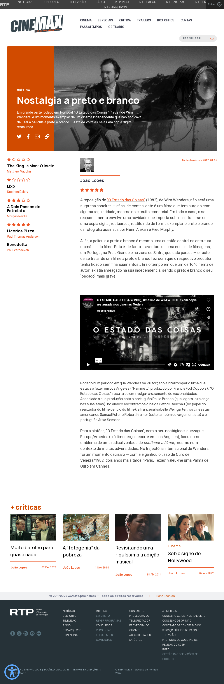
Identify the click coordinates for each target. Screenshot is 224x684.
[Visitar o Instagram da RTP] (25, 633)
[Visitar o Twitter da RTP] (19, 633)
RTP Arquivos (115, 7)
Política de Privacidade (25, 669)
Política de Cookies (56, 669)
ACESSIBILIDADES (140, 635)
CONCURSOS (104, 625)
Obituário (116, 27)
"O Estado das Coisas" (126, 200)
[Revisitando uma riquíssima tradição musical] (138, 527)
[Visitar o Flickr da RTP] (39, 633)
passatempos (91, 27)
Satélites (135, 639)
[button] (22, 136)
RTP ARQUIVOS (72, 630)
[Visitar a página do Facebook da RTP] (12, 633)
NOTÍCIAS (69, 611)
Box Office (165, 20)
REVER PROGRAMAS (108, 620)
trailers (144, 20)
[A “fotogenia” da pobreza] (86, 527)
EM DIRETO (103, 615)
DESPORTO (69, 615)
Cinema (86, 20)
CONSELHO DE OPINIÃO (176, 620)
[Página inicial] (36, 23)
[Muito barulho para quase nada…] (33, 527)
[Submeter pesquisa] (212, 38)
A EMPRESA (169, 611)
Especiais (105, 20)
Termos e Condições (86, 669)
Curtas (186, 20)
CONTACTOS (137, 611)
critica (125, 20)
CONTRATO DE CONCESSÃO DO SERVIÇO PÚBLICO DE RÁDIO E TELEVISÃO (181, 630)
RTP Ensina (70, 635)
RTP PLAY (101, 611)
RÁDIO (67, 625)
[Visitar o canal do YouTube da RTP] (32, 633)
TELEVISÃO (69, 620)
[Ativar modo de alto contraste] (12, 672)
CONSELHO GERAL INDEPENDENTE (183, 615)
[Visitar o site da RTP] (5, 4)
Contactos (104, 639)
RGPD (165, 649)
